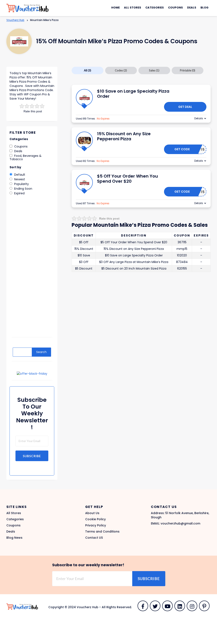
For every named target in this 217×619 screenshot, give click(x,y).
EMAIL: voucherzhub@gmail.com (175, 523)
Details (198, 118)
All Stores (132, 8)
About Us (92, 513)
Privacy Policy (95, 525)
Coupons (175, 8)
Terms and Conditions (102, 531)
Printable (187, 70)
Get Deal (185, 107)
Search (41, 352)
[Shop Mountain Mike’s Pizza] (19, 41)
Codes (121, 70)
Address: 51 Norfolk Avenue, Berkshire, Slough (180, 515)
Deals (191, 8)
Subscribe (32, 456)
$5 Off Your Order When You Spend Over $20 (127, 178)
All (87, 70)
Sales (154, 70)
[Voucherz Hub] (27, 8)
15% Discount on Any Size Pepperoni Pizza (124, 136)
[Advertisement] (32, 269)
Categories (154, 8)
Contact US (94, 538)
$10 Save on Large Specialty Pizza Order (133, 93)
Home (115, 8)
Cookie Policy (95, 519)
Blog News (14, 538)
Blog (204, 8)
